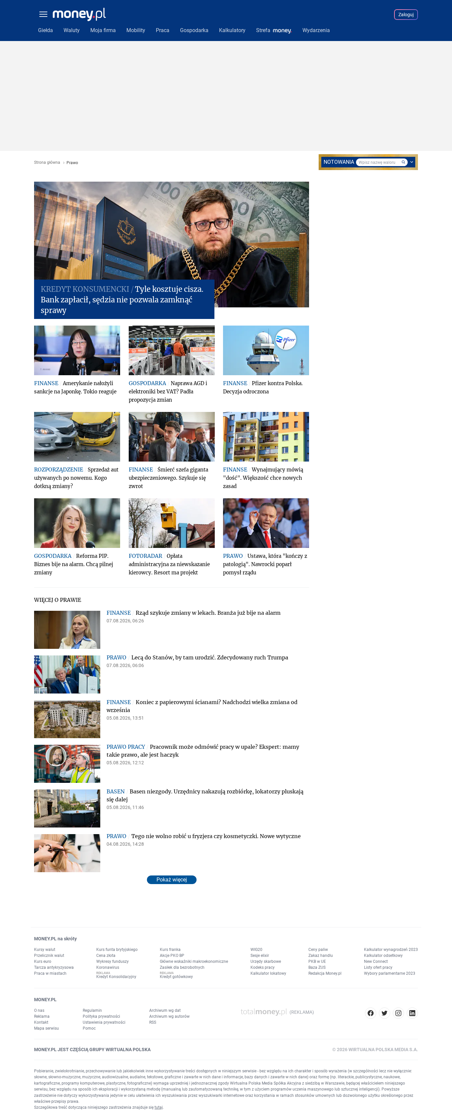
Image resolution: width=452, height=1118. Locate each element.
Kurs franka (170, 949)
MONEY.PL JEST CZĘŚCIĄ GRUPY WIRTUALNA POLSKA (92, 1049)
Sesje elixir (259, 955)
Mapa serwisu (46, 1028)
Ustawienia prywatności (104, 1022)
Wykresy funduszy (112, 961)
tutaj (159, 1107)
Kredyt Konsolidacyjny (116, 976)
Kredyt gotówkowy (176, 976)
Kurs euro (42, 961)
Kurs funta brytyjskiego (117, 949)
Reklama (42, 1016)
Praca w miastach (50, 973)
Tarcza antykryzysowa (54, 967)
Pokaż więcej (172, 879)
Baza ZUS (317, 967)
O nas (39, 1010)
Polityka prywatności (101, 1016)
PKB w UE (317, 961)
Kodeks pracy (262, 967)
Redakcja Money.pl (324, 973)
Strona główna (47, 162)
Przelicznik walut (49, 955)
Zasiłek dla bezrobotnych (182, 967)
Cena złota (105, 955)
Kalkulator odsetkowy (383, 955)
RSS (152, 1022)
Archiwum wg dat (165, 1010)
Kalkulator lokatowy (268, 973)
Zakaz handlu (320, 955)
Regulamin (92, 1010)
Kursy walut (44, 949)
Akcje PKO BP (172, 955)
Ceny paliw (318, 949)
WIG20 (256, 949)
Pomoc (89, 1028)
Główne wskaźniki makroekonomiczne (194, 961)
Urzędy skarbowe (265, 961)
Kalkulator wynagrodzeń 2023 (391, 949)
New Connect (376, 961)
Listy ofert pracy (378, 967)
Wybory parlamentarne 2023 (389, 973)
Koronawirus (107, 967)
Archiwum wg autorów (169, 1016)
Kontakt (41, 1022)
